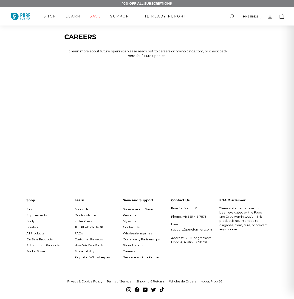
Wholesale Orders (182, 281)
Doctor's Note (85, 215)
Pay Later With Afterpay (92, 257)
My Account (132, 221)
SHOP (50, 16)
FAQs (79, 233)
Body (30, 221)
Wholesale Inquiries (137, 233)
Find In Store (35, 251)
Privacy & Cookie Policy (84, 281)
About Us (81, 209)
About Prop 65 (211, 281)
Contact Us (131, 227)
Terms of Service (119, 281)
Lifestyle (32, 227)
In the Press (83, 221)
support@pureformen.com (191, 229)
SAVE (95, 16)
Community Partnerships (141, 239)
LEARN (73, 16)
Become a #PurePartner (141, 257)
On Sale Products (39, 239)
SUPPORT (121, 16)
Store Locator (133, 245)
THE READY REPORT (163, 16)
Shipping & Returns (150, 281)
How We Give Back (89, 245)
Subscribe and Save (138, 209)
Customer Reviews (89, 239)
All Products (35, 233)
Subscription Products (42, 245)
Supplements (36, 215)
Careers (129, 251)
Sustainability (84, 251)
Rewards (129, 215)
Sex (29, 209)
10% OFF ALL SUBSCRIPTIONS (147, 3)
